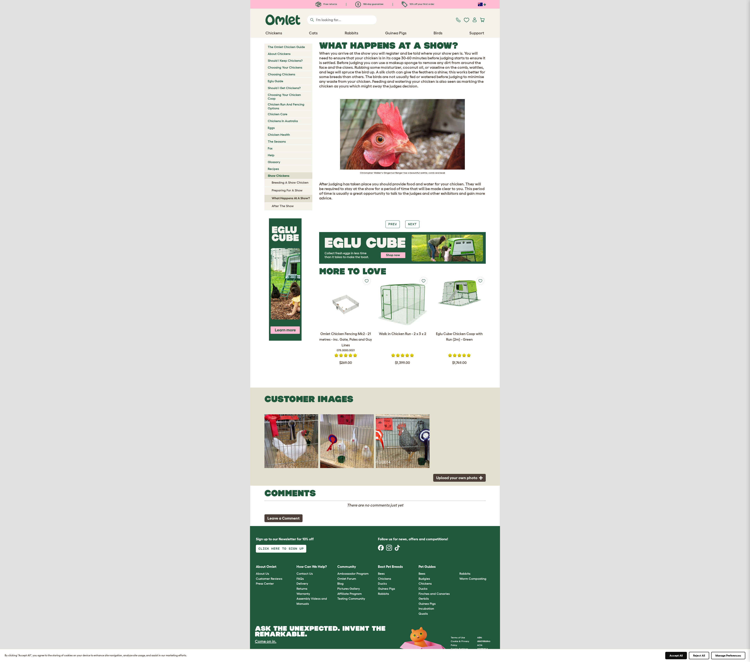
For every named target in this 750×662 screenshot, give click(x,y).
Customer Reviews (269, 578)
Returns (301, 588)
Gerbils (424, 598)
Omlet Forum (346, 578)
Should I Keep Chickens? (285, 60)
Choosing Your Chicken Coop (284, 96)
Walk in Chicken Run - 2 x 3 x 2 (402, 334)
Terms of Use (458, 637)
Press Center (265, 583)
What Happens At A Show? (291, 198)
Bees (381, 573)
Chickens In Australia (283, 121)
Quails (423, 613)
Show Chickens (278, 175)
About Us (262, 573)
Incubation (426, 608)
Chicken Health (279, 134)
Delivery (302, 583)
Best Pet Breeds (390, 567)
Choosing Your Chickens (285, 67)
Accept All (676, 655)
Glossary (274, 162)
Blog (340, 583)
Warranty (303, 593)
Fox (270, 148)
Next (412, 224)
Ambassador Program (353, 573)
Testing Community (351, 598)
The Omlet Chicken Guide (286, 47)
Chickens (384, 578)
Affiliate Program (349, 593)
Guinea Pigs (386, 588)
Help (271, 155)
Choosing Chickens (281, 74)
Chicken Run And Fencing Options (286, 106)
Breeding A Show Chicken (290, 182)
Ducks (382, 583)
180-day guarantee (372, 4)
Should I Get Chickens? (284, 88)
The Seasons (277, 141)
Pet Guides (427, 567)
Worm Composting (472, 578)
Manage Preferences (728, 655)
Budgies (424, 578)
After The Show (283, 206)
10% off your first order (421, 4)
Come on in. (265, 641)
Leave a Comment (283, 518)
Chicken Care (277, 114)
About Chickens (279, 53)
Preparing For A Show (287, 190)
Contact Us (304, 573)
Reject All (699, 655)
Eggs (271, 128)
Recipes (273, 169)
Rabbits (383, 593)
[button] (456, 566)
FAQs (300, 578)
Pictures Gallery (348, 588)
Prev (392, 224)
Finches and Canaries (434, 593)
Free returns (330, 4)
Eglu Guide (275, 81)
